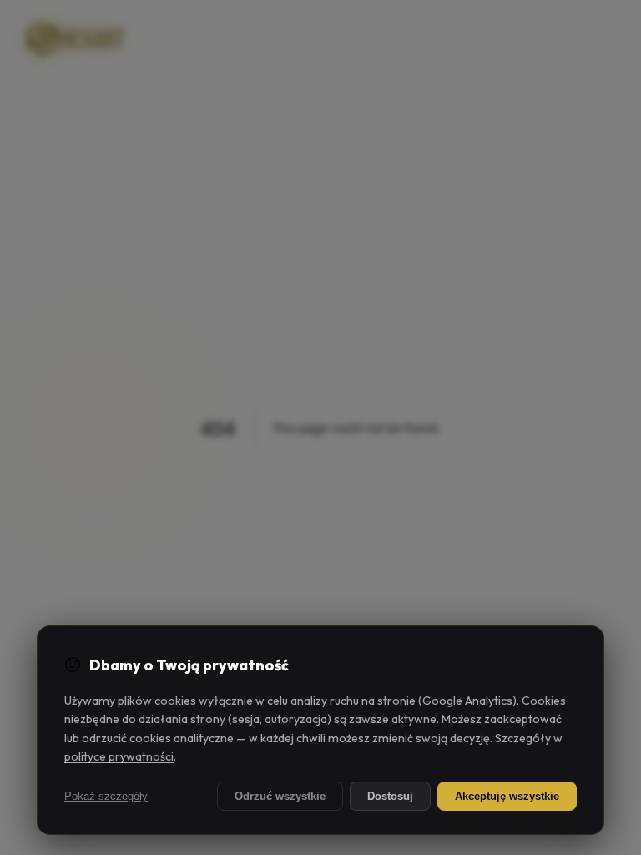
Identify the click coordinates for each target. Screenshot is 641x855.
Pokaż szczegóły (106, 796)
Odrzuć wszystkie (280, 796)
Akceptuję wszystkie (507, 796)
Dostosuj (390, 796)
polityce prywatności (119, 756)
